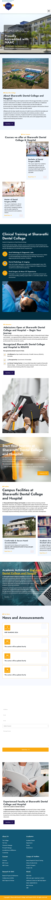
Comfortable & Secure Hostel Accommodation (16, 542)
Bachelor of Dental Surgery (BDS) (35, 160)
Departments (29, 843)
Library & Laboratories (31, 863)
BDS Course (5, 863)
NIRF (27, 888)
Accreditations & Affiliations (9, 850)
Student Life (29, 868)
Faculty (28, 845)
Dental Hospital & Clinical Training (34, 860)
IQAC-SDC (28, 875)
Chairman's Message (7, 845)
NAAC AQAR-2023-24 (31, 883)
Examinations (29, 848)
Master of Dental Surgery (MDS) (11, 200)
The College (5, 840)
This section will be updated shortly (15, 646)
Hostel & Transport (30, 865)
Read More (8, 124)
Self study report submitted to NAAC (35, 878)
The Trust (4, 843)
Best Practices (29, 885)
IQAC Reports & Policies (8, 880)
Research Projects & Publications (10, 875)
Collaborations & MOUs (8, 878)
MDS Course (5, 865)
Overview (4, 860)
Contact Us (42, 473)
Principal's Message (7, 848)
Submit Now (25, 749)
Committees (5, 852)
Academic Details (30, 840)
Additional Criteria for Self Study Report (36, 880)
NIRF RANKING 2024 (11, 632)
